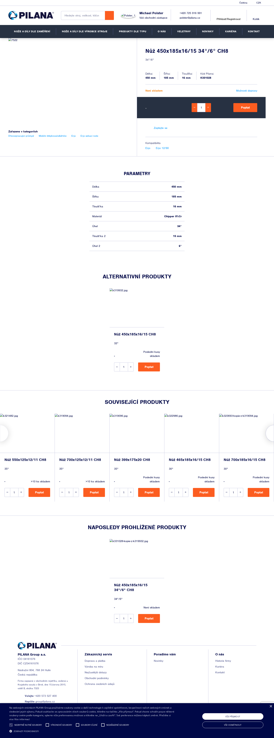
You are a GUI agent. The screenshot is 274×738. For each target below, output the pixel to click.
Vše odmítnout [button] (233, 724)
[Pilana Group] (31, 15)
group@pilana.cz (40, 701)
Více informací (22, 719)
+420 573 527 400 (41, 696)
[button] (11, 725)
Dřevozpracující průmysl (21, 135)
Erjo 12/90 (162, 148)
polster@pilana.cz (190, 17)
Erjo (147, 148)
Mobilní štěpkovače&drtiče (53, 135)
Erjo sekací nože (89, 135)
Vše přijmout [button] (232, 716)
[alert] (137, 720)
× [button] (270, 706)
